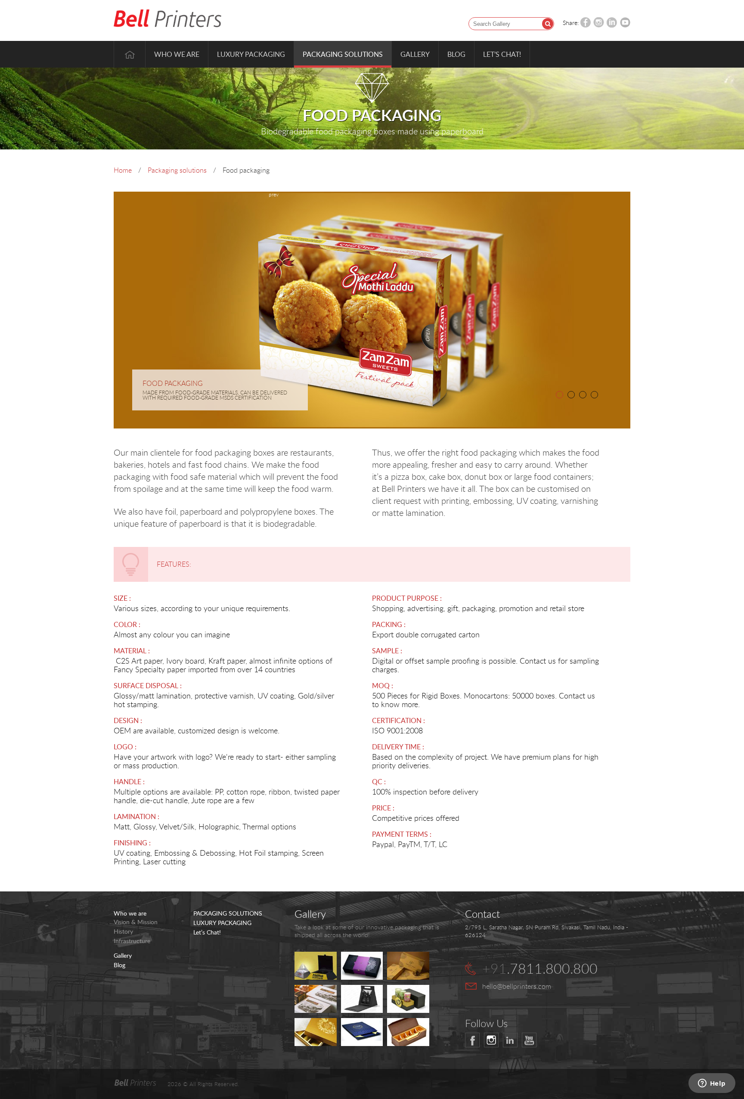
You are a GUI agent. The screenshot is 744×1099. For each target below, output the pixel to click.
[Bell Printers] (167, 18)
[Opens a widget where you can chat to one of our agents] (711, 1084)
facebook (472, 1040)
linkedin (510, 1040)
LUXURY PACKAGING (222, 923)
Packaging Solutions (343, 54)
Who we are (176, 54)
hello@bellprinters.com (516, 986)
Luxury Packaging (251, 54)
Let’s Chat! (502, 54)
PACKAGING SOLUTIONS (227, 913)
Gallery (415, 54)
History (123, 931)
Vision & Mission (136, 922)
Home (129, 54)
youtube (529, 1040)
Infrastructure (132, 941)
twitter (491, 1040)
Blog (456, 54)
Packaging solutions (177, 170)
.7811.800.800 (540, 968)
